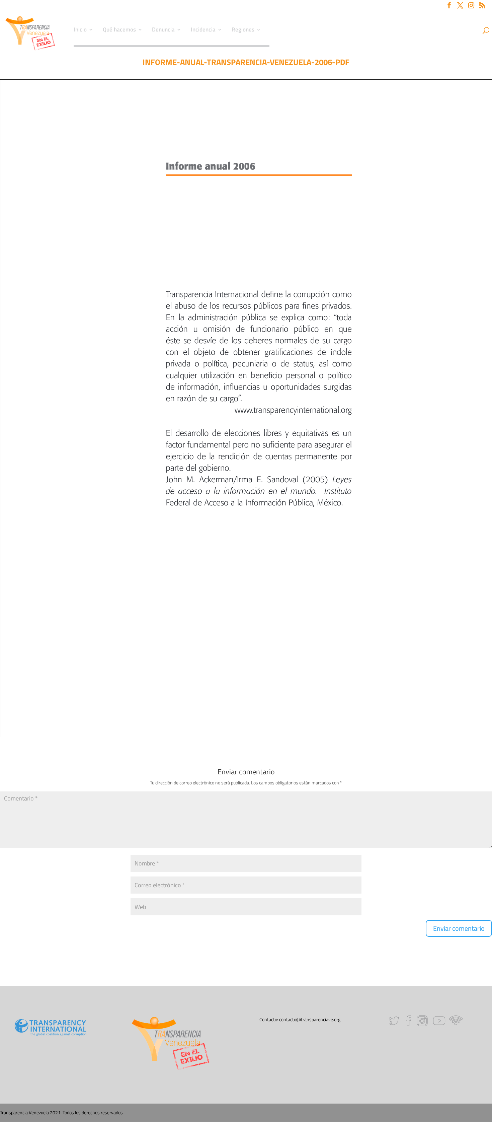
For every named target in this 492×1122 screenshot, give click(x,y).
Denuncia (163, 30)
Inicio (80, 30)
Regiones (243, 30)
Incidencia (203, 30)
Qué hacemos (119, 30)
